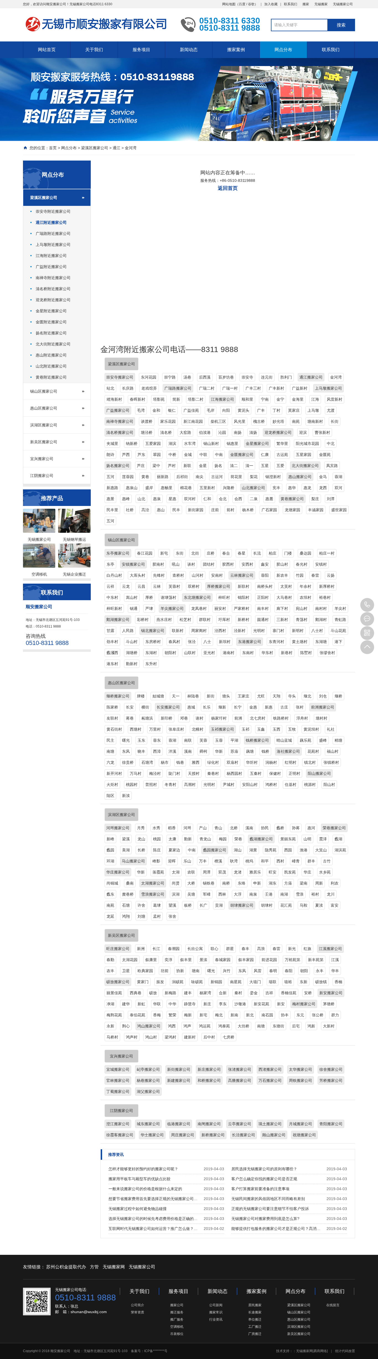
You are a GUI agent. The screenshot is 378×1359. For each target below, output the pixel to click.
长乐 (207, 707)
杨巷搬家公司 (148, 1080)
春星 (241, 553)
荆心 (126, 1026)
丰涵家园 (315, 510)
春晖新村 (137, 399)
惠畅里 (166, 488)
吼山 (176, 564)
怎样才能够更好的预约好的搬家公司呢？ (143, 1169)
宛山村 (301, 608)
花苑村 (313, 751)
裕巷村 (325, 597)
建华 (126, 1004)
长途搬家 (255, 1312)
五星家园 (303, 454)
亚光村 (209, 652)
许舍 (141, 905)
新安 (281, 1004)
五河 (110, 476)
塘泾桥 (146, 432)
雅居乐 (255, 872)
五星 (265, 465)
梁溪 (126, 839)
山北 (141, 499)
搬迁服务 (176, 1312)
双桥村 (194, 586)
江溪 (335, 959)
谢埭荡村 (168, 597)
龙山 (141, 839)
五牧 (292, 729)
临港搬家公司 (178, 1124)
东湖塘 (321, 641)
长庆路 (128, 388)
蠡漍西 (112, 652)
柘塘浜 (147, 718)
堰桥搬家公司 (118, 696)
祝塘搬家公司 (304, 1135)
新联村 (243, 586)
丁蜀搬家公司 (118, 1091)
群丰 (311, 861)
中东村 (112, 597)
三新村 (282, 619)
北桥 (234, 828)
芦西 (126, 454)
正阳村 (263, 597)
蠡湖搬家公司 (261, 839)
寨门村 (278, 630)
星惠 (172, 499)
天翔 (276, 696)
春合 (226, 553)
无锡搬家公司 (343, 4)
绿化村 (213, 762)
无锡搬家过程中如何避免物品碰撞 (137, 1208)
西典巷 (135, 993)
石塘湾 (147, 762)
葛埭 (157, 905)
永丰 (319, 971)
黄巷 (145, 476)
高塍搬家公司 (239, 1080)
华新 (219, 751)
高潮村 (190, 784)
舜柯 (203, 751)
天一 (176, 696)
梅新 (188, 1015)
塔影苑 (159, 399)
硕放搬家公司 (118, 982)
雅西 (196, 762)
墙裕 (288, 982)
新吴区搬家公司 (43, 442)
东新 (303, 982)
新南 (234, 1015)
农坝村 (305, 597)
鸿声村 (132, 1037)
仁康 (265, 454)
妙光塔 (278, 421)
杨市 (165, 762)
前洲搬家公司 (322, 707)
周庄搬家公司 (182, 1135)
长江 (156, 948)
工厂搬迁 (255, 1327)
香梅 (157, 1015)
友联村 (112, 718)
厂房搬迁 (255, 1334)
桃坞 (249, 861)
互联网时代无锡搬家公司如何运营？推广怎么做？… (153, 1228)
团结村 (208, 564)
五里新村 (207, 488)
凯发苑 (290, 872)
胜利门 (286, 377)
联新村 (177, 630)
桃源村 (310, 784)
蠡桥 (280, 828)
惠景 (110, 499)
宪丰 (276, 488)
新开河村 (114, 773)
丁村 (276, 410)
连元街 (267, 377)
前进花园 (269, 959)
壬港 (269, 894)
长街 (334, 421)
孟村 (157, 916)
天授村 (194, 773)
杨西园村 (234, 773)
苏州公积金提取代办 (66, 1266)
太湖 (176, 872)
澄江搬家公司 (118, 1124)
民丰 (176, 510)
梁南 (303, 883)
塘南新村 (315, 421)
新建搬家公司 (178, 1080)
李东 (223, 1004)
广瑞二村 (206, 388)
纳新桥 (132, 443)
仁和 (207, 499)
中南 (219, 454)
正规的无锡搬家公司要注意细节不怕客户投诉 (270, 1208)
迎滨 (303, 432)
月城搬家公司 (300, 1124)
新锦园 (216, 982)
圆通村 (263, 619)
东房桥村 (153, 641)
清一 (249, 465)
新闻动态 (189, 49)
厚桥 (149, 597)
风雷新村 (334, 399)
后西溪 (205, 377)
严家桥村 (241, 608)
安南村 (217, 575)
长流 (257, 553)
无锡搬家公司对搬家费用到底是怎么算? (265, 1218)
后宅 (296, 1026)
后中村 (209, 1037)
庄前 (215, 510)
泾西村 (220, 630)
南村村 (321, 608)
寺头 (292, 696)
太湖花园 (130, 959)
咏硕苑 (197, 982)
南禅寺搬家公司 (119, 421)
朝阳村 (170, 652)
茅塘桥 (329, 1004)
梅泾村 (155, 773)
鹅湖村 (321, 619)
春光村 (301, 564)
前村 (230, 510)
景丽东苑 (288, 839)
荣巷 (238, 839)
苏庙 (234, 751)
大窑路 (185, 432)
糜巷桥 (128, 894)
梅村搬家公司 (303, 1004)
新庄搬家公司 (209, 1069)
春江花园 (144, 553)
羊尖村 (340, 608)
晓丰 (141, 751)
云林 (157, 586)
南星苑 (236, 982)
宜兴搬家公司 (41, 459)
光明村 (259, 630)
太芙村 (286, 586)
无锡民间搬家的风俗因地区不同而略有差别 (268, 1199)
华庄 (307, 872)
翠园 (157, 454)
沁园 (222, 432)
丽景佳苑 (114, 993)
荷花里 (236, 476)
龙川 (331, 894)
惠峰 (126, 499)
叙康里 (151, 959)
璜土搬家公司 (270, 1124)
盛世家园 (339, 510)
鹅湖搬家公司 (118, 619)
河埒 (187, 828)
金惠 (253, 707)
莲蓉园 (128, 476)
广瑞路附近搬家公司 (53, 233)
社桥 (130, 510)
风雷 (258, 971)
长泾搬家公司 (243, 1135)
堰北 (307, 696)
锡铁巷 (208, 883)
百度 (242, 4)
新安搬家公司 (331, 993)
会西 (238, 499)
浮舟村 (302, 718)
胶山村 (282, 564)
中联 (203, 454)
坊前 (165, 971)
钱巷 (180, 762)
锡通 (134, 608)
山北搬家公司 (253, 488)
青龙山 (205, 839)
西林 (222, 894)
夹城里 (112, 443)
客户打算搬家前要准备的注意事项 (260, 1189)
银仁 (172, 410)
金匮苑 (325, 454)
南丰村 (263, 608)
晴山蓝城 (284, 740)
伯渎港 (205, 432)
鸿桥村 (271, 784)
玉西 (276, 729)
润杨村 (271, 762)
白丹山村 (114, 575)
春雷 (315, 575)
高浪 (261, 948)
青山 (218, 828)
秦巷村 (213, 773)
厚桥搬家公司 (218, 586)
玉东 (141, 740)
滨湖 (176, 894)
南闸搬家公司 (209, 1124)
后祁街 (182, 476)
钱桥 (265, 751)
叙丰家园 (246, 959)
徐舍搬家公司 (331, 1069)
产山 (203, 828)
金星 (203, 465)
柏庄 (272, 553)
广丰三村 (253, 388)
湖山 (238, 850)
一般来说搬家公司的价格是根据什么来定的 (145, 1189)
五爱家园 (153, 443)
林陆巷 (193, 696)
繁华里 (282, 443)
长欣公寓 (195, 948)
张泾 (192, 641)
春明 (273, 971)
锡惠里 (232, 443)
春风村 (174, 641)
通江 (116, 148)
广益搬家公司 (118, 410)
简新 (176, 399)
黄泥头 (243, 410)
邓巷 (184, 718)
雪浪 (300, 894)
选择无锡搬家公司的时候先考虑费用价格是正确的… (153, 1218)
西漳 (157, 751)
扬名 (218, 465)
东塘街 (278, 1026)
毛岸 (210, 410)
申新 (257, 883)
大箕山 (321, 850)
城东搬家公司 (148, 1124)
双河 (338, 488)
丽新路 (163, 476)
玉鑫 (261, 729)
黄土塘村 (299, 641)
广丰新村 (276, 388)
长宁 (238, 707)
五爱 (280, 465)
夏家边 (174, 850)
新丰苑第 (315, 959)
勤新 (188, 839)
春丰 (245, 948)
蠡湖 (338, 839)
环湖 (110, 861)
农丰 (110, 971)
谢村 (199, 718)
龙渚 (238, 872)
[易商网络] (320, 1351)
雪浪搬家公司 (152, 894)
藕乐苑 (305, 740)
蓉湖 (338, 476)
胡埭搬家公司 (241, 905)
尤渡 (331, 410)
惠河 (311, 828)
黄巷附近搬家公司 (51, 377)
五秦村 (256, 773)
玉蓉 (219, 740)
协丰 (285, 1015)
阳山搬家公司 (319, 773)
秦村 (238, 993)
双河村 (190, 499)
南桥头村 (265, 586)
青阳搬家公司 (331, 1124)
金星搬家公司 (257, 443)
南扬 (238, 432)
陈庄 (157, 850)
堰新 (222, 707)
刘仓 (323, 696)
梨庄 (315, 499)
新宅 (203, 1015)
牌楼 (141, 696)
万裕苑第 (292, 959)
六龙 (110, 762)
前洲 (238, 718)
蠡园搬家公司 (214, 850)
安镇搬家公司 (133, 564)
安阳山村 (250, 784)
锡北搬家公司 (152, 630)
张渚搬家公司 (239, 1069)
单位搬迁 (255, 1319)
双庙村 (232, 762)
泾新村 (239, 630)
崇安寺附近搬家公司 (53, 211)
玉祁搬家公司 (222, 729)
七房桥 (228, 1037)
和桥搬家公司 (209, 1080)
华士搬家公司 (152, 1135)
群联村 (205, 619)
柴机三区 (218, 421)
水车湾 (190, 443)
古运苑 (282, 454)
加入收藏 (271, 4)
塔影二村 (195, 399)
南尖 (199, 476)
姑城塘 (158, 696)
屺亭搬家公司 (148, 1069)
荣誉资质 (137, 1312)
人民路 (128, 630)
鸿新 (311, 1026)
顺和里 (247, 399)
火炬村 (112, 784)
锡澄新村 (273, 476)
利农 (334, 883)
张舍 (172, 916)
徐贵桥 (128, 762)
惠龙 (307, 488)
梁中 (156, 465)
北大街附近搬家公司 (53, 344)
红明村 (290, 762)
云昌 (141, 586)
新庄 (207, 1004)
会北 (223, 499)
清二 (234, 465)
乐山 (187, 861)
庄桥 (210, 553)
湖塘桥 (132, 652)
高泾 (145, 510)
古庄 (284, 707)
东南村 (248, 652)
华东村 (267, 652)
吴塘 (191, 894)
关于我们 (94, 49)
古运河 (217, 476)
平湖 (234, 740)
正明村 (294, 773)
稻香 (172, 828)
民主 (110, 740)
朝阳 (304, 971)
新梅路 (170, 993)
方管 (94, 1266)
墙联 (272, 982)
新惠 (269, 707)
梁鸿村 (170, 1037)
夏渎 (319, 905)
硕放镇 (321, 982)
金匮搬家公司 (241, 454)
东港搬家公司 (249, 641)
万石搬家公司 (270, 1080)
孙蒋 (296, 828)
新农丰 (282, 575)
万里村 (155, 729)
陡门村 (174, 773)
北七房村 (257, 718)
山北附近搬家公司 (51, 366)
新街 (210, 696)
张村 (300, 707)
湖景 (253, 850)
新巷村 (286, 652)
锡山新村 (211, 443)
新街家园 (195, 510)
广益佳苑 (191, 410)
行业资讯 (215, 1319)
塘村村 (321, 718)
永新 (110, 1026)
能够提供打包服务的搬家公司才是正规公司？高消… (275, 1228)
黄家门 (143, 982)
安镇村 (321, 564)
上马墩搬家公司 (328, 388)
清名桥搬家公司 (119, 432)
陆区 (110, 795)
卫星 (126, 971)
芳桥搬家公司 (331, 1080)
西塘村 (135, 729)
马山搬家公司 (133, 861)
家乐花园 (168, 421)
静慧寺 (190, 1004)
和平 (265, 861)
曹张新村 (322, 432)
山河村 (197, 575)
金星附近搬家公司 (51, 311)
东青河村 (276, 641)
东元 (300, 1015)
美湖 (126, 850)
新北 (250, 1015)
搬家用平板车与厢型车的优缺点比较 (139, 1179)
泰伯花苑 (137, 1015)
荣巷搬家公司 (334, 828)
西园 (288, 850)
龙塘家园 (292, 510)
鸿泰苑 (224, 1026)
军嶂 (207, 894)
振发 (160, 982)
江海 (315, 399)
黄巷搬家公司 (292, 499)
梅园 (223, 839)
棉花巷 (186, 488)
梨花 (254, 476)
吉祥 (269, 993)
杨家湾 (205, 993)
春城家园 (223, 959)
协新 (180, 971)
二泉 (254, 499)
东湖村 (151, 652)
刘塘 (141, 916)
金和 (156, 410)
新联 (187, 465)
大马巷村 (284, 597)
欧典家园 (145, 971)
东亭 (110, 564)
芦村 (172, 465)
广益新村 (299, 388)
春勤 (110, 959)
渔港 (303, 850)
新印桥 (166, 718)
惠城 (191, 707)
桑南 (130, 883)
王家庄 (243, 696)
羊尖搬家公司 (172, 608)
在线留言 (333, 1305)
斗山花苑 (338, 630)
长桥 (141, 850)
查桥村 (178, 575)
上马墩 (313, 410)
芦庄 (141, 465)
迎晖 (172, 861)
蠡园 (110, 850)
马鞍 (303, 905)
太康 (172, 839)
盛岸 (149, 488)
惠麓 (269, 499)
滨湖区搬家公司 (43, 425)
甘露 (110, 630)
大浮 (238, 894)
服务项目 (141, 49)
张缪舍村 (327, 652)
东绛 (241, 883)
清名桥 (166, 432)
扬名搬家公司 (118, 465)
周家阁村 (199, 630)
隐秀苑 (270, 850)
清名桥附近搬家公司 (53, 289)
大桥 (191, 883)
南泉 (253, 894)
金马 (323, 476)
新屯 (164, 553)
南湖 (284, 894)
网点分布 (283, 49)
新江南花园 (193, 421)
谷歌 (251, 4)
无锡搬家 (321, 4)
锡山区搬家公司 (43, 391)
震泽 (323, 839)
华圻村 (252, 762)
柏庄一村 (327, 553)
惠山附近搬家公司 (51, 355)
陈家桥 (112, 707)
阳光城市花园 (307, 443)
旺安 (272, 872)
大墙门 (255, 982)
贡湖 (219, 905)
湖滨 (172, 443)
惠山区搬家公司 (43, 408)
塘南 (196, 971)
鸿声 (187, 1026)
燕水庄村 (164, 619)
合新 (223, 993)
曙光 (126, 740)
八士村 (317, 630)
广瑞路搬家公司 (177, 388)
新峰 (110, 839)
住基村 (290, 784)
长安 (130, 707)
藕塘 (250, 751)
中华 (172, 1004)
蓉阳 (265, 575)
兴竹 (227, 971)
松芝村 (185, 619)
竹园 (300, 575)
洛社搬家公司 (288, 751)
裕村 (315, 894)
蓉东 (157, 740)
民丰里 (112, 510)
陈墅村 (306, 652)
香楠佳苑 (288, 993)
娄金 (254, 993)
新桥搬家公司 (213, 1135)
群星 (230, 948)
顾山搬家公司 (274, 1135)
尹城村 (228, 784)
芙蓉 (203, 740)
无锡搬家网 (114, 1266)
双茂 (222, 872)
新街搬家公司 (178, 1069)
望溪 (172, 905)
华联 (157, 1004)
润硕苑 (177, 982)
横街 (145, 707)
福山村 (332, 751)
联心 (214, 948)
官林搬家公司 (118, 1080)
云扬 (331, 575)
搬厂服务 (176, 1319)
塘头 (226, 696)
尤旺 (261, 696)
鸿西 (172, 1026)
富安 (334, 905)
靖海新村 (114, 399)
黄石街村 (114, 729)
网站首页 (47, 49)
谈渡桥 (146, 421)
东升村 (151, 664)
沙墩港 (240, 1004)
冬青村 (170, 784)
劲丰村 (112, 641)
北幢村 (197, 729)
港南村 (228, 652)
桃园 (157, 839)
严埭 (149, 608)
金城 (188, 454)
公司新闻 (215, 1305)
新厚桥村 (327, 586)
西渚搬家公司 (270, 1069)
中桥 (172, 454)
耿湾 (234, 861)
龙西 (323, 488)
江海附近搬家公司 (51, 255)
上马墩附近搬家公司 (53, 244)
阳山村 (329, 784)
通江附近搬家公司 (51, 222)
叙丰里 (186, 959)
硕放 (153, 993)
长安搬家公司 (168, 707)
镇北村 (310, 762)
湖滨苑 (340, 850)
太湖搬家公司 (152, 883)
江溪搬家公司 (330, 948)
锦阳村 (243, 597)
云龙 (126, 586)
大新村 (329, 1026)
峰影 (156, 861)
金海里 (298, 399)
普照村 (151, 784)
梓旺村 (224, 597)
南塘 (110, 751)
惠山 (161, 510)
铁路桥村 (281, 718)
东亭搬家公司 (118, 553)
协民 (265, 828)
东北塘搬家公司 (197, 597)
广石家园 (269, 510)
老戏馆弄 (149, 388)
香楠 (338, 982)
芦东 (141, 454)
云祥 (110, 586)
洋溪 (172, 751)
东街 (179, 553)
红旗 (307, 948)
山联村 (190, 652)
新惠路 (112, 488)
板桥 (188, 905)
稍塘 (338, 740)
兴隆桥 (228, 488)
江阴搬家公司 (41, 475)
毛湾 (141, 410)
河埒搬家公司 (118, 828)
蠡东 (110, 894)
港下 (338, 641)
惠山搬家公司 (300, 476)
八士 (207, 641)
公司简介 (137, 1305)
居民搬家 (255, 1305)
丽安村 (220, 608)
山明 (307, 839)
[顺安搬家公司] (97, 24)
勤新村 (132, 664)
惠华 (292, 488)
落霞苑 (158, 872)
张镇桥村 (331, 762)
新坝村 (225, 641)
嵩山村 (132, 597)
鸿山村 (151, 1037)
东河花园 (148, 377)
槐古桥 (259, 421)
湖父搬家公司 (148, 1091)
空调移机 (176, 1327)
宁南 (265, 399)
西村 (280, 861)
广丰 (261, 410)
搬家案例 (236, 49)
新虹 (141, 1004)
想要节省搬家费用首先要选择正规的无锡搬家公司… (153, 1199)
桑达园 (305, 553)
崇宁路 (170, 377)
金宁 (280, 399)
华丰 (335, 971)
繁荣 (172, 1015)
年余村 (305, 586)
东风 (126, 751)
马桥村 (112, 1037)
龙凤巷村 (199, 608)
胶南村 (158, 564)
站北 (110, 388)
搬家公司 (176, 1305)
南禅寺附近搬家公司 (53, 278)
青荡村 (301, 619)
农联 (191, 872)
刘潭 (331, 499)
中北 (331, 443)
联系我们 (290, 4)
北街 (195, 553)
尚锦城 (112, 883)
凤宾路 (332, 465)
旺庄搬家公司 (118, 948)
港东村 (112, 664)
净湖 (110, 1004)
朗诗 (110, 454)
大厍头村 (137, 575)
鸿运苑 (205, 1026)
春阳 (288, 971)
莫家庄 (294, 410)
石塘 (126, 905)
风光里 (239, 421)
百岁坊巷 (226, 377)
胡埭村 (267, 905)
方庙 (288, 883)
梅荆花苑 (114, 1015)
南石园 (267, 1015)
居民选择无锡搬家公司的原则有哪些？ (264, 1169)
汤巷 (187, 377)
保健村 (275, 773)
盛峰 (323, 740)
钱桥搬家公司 (257, 740)
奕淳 (168, 959)
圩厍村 (224, 619)
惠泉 (157, 499)
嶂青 (296, 861)
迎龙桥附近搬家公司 (53, 300)
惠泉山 (132, 488)
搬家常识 (215, 1312)
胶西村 (228, 564)
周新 (319, 883)
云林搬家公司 (241, 575)
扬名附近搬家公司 (51, 333)
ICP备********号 (155, 1351)
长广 (203, 905)
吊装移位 (176, 1334)
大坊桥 (243, 1026)
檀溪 (218, 861)
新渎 (126, 795)
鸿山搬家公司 (148, 1026)
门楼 (288, 553)
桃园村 (132, 784)
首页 (53, 148)
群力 (335, 1015)
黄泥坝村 (311, 729)
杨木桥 (248, 510)
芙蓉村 (174, 586)
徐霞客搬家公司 (119, 1135)
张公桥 (317, 1015)
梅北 (219, 1015)
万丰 (203, 861)
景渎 (203, 959)
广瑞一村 (230, 388)
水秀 (156, 828)
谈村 (191, 564)
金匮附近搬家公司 (51, 322)
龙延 (110, 916)
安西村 (247, 564)
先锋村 (159, 575)
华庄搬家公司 (118, 872)
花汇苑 (286, 905)
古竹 (327, 861)
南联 (188, 740)
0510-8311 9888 (367, 605)
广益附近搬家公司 (51, 266)
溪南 (188, 751)
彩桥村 (143, 619)
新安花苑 (261, 1004)
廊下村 (282, 608)
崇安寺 (247, 377)
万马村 (135, 773)
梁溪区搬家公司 (94, 148)
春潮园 (174, 948)
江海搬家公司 (222, 399)
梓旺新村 (114, 608)
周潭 (207, 872)
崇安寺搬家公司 (119, 377)
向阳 (226, 410)
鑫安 (265, 564)
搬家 (305, 4)
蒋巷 (130, 718)
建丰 (188, 993)
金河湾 (130, 148)
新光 (292, 948)
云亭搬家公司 (239, 1124)
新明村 (298, 630)
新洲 (141, 948)
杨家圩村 (219, 718)
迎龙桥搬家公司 (278, 432)
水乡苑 (325, 872)
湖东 (272, 883)
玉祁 (245, 729)
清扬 (253, 432)
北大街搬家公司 (305, 465)
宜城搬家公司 (118, 1069)
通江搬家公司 (311, 377)
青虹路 (340, 619)
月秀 (141, 828)
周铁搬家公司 (300, 1080)
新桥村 (243, 619)
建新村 (190, 1037)
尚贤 (176, 883)
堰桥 (338, 696)
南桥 (226, 883)
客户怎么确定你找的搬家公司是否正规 (264, 1179)
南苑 (296, 421)
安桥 (308, 993)
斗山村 (132, 641)
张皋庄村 (176, 729)
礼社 (331, 729)
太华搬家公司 (300, 1069)
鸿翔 (126, 916)
